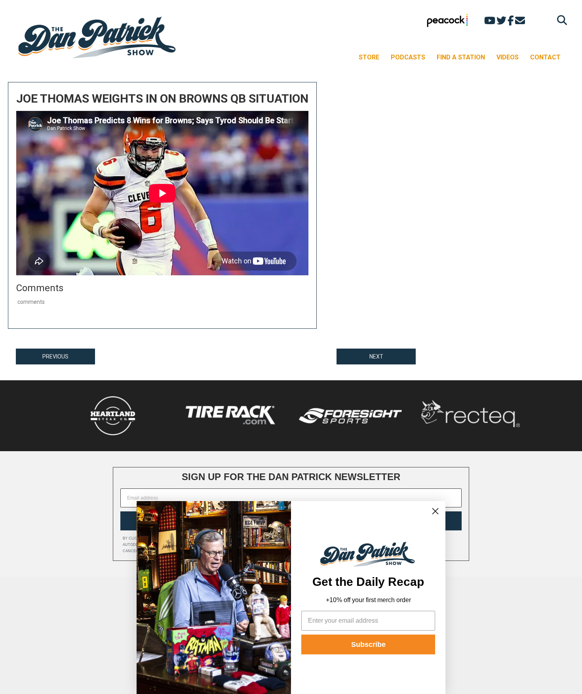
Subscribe (368, 644)
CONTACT (545, 57)
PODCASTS (408, 57)
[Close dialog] (435, 511)
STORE (369, 57)
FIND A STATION (461, 57)
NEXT (376, 356)
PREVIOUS (55, 356)
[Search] (560, 20)
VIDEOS (507, 57)
